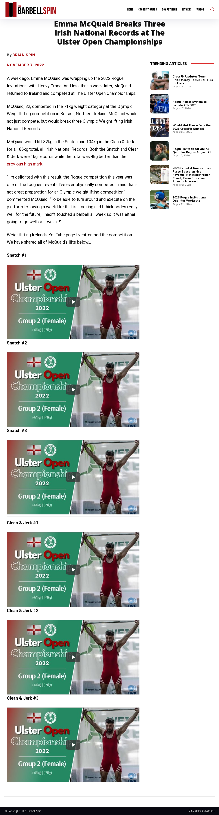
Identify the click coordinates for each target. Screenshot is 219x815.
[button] (212, 9)
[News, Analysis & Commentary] (30, 9)
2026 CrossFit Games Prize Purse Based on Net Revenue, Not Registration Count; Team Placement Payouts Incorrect (192, 174)
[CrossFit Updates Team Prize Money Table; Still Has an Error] (159, 80)
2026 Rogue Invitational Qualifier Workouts (190, 199)
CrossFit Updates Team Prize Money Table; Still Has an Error (193, 80)
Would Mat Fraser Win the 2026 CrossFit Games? (192, 127)
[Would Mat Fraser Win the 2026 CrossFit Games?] (159, 127)
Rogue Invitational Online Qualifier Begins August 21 (192, 150)
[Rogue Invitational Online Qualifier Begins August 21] (159, 151)
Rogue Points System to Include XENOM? (190, 103)
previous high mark (24, 164)
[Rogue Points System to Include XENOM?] (159, 103)
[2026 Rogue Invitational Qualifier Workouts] (159, 199)
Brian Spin (23, 55)
